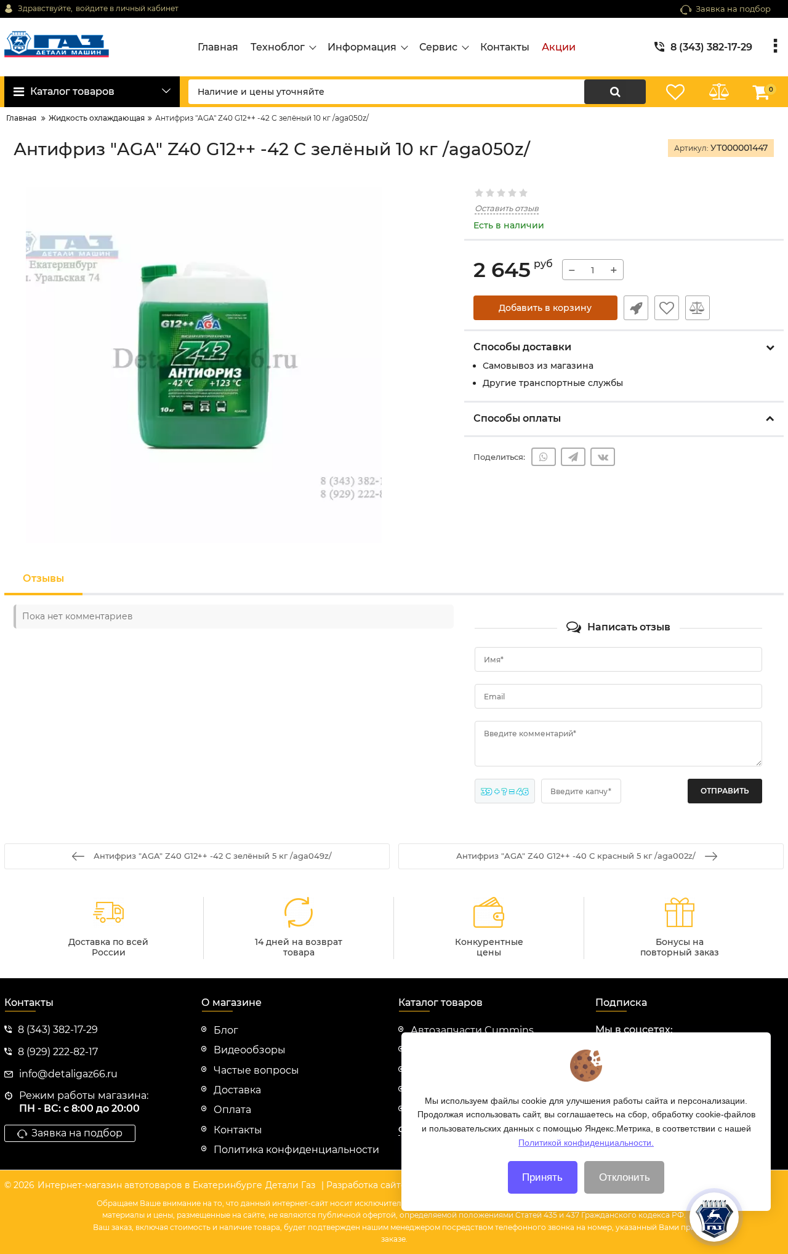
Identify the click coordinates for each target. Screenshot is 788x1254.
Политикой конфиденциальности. (586, 1142)
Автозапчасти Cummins (472, 1030)
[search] (615, 91)
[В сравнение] (697, 307)
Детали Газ (290, 1185)
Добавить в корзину (545, 307)
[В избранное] (666, 307)
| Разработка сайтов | (369, 1185)
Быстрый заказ (636, 307)
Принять (542, 1177)
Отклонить (624, 1177)
